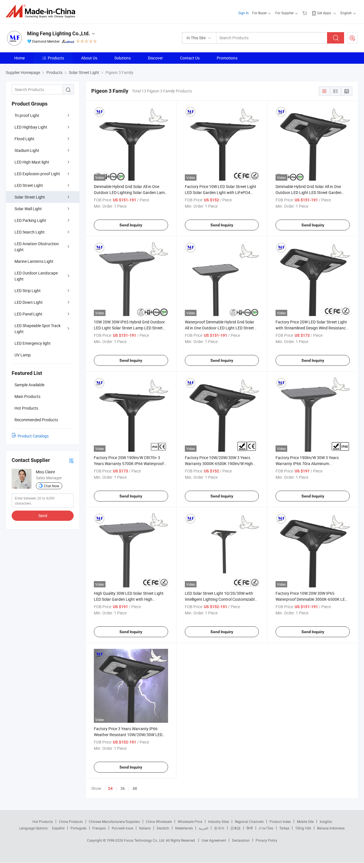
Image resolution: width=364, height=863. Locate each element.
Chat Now (51, 486)
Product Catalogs (33, 436)
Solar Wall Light (28, 208)
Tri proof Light (27, 115)
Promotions (227, 58)
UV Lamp (23, 355)
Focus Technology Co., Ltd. (145, 840)
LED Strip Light (28, 290)
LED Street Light (29, 185)
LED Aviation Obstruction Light (37, 246)
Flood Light (24, 138)
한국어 (219, 828)
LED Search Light (30, 232)
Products (56, 58)
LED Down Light (29, 302)
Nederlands (184, 828)
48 (135, 788)
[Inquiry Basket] (305, 13)
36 (122, 788)
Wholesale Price (190, 821)
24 (110, 788)
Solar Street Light (30, 197)
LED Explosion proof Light (37, 173)
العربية (203, 828)
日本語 (235, 828)
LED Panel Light (28, 314)
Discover (155, 58)
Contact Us (190, 58)
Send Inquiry (130, 225)
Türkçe (284, 828)
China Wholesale (159, 821)
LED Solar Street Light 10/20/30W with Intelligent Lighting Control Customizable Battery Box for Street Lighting (221, 599)
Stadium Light (27, 150)
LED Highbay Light (31, 127)
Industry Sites (218, 821)
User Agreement (214, 840)
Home (19, 58)
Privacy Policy (266, 840)
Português (78, 828)
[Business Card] (71, 460)
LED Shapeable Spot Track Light (38, 328)
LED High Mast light (32, 162)
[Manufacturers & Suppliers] (42, 11)
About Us (89, 58)
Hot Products (42, 821)
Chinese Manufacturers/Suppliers (114, 821)
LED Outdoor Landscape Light (36, 276)
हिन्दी (250, 828)
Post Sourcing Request (352, 38)
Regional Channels (249, 821)
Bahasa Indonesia (331, 828)
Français (99, 828)
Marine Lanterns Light (34, 261)
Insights (326, 821)
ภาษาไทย (266, 828)
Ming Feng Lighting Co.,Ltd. (58, 33)
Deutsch (163, 828)
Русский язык (122, 828)
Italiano (145, 828)
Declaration (241, 840)
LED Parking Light (30, 220)
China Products (71, 821)
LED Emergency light (33, 343)
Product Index (280, 821)
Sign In (243, 13)
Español (58, 828)
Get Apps (324, 13)
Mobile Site (305, 821)
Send (42, 515)
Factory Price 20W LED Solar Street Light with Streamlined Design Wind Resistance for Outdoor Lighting (312, 327)
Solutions (122, 58)
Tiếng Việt (303, 828)
